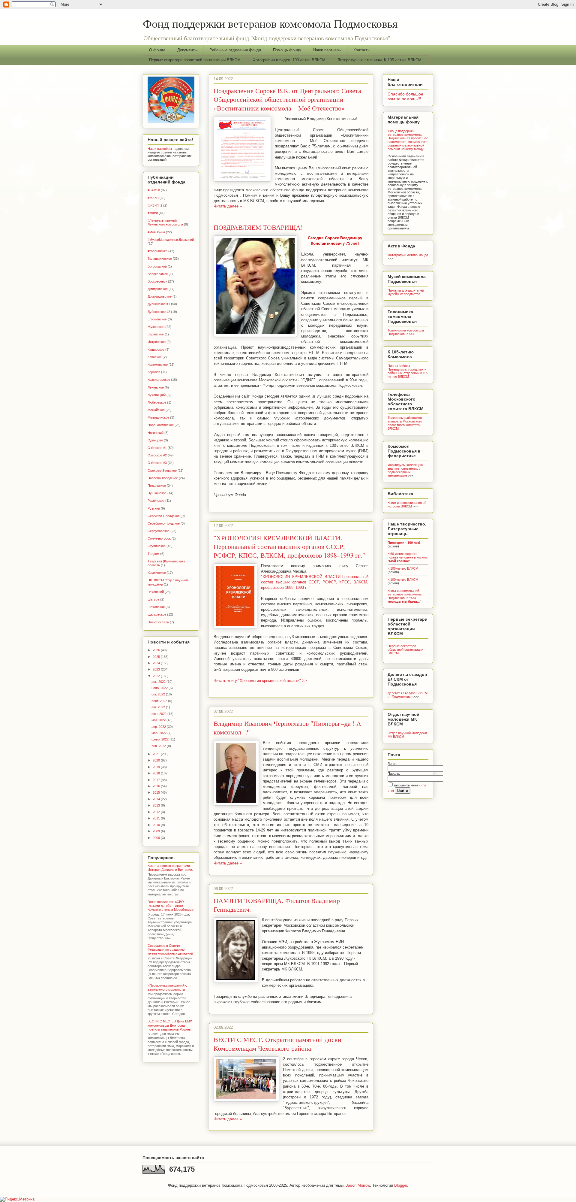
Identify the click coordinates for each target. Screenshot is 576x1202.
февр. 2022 (161, 739)
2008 (157, 838)
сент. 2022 (160, 701)
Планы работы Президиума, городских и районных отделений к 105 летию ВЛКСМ (408, 371)
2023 (157, 669)
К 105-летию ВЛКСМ (403, 568)
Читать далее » (228, 206)
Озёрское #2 (157, 455)
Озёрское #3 (157, 463)
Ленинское (156, 387)
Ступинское (157, 546)
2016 (157, 786)
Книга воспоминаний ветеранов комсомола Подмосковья (405, 596)
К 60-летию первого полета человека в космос (408, 557)
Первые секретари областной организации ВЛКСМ (195, 60)
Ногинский (156, 432)
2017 (157, 780)
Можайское (156, 410)
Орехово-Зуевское (162, 470)
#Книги (153, 213)
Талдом (153, 554)
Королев (154, 372)
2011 (157, 818)
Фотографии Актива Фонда (408, 255)
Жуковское (156, 327)
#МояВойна (156, 232)
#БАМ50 (154, 190)
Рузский (154, 508)
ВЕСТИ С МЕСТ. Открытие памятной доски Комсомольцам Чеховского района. (277, 1043)
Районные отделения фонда (235, 50)
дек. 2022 (159, 681)
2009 (157, 831)
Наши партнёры (160, 148)
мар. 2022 (159, 733)
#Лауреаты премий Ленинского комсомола (165, 222)
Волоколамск (158, 274)
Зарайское (156, 334)
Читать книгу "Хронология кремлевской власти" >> (260, 680)
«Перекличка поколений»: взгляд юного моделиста (167, 987)
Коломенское (158, 364)
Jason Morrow (358, 1185)
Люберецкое (157, 402)
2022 (157, 676)
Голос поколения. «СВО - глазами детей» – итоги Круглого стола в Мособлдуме (171, 905)
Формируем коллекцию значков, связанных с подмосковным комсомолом (405, 470)
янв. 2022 (159, 746)
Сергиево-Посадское (164, 516)
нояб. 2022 (160, 688)
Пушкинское (157, 493)
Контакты (361, 50)
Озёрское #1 (157, 448)
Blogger (400, 1185)
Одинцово (155, 440)
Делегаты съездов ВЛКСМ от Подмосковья (408, 694)
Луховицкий (157, 395)
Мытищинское (158, 417)
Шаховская (156, 607)
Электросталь (158, 622)
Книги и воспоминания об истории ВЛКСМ (407, 504)
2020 (157, 760)
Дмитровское (158, 289)
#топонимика (157, 251)
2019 (157, 767)
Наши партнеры (327, 50)
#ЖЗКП (153, 198)
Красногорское (159, 379)
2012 (157, 812)
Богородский (157, 266)
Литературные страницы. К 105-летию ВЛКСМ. (380, 60)
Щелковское (157, 614)
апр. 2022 (159, 726)
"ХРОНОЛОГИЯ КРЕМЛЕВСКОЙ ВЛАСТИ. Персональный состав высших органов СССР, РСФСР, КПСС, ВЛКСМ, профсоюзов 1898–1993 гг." (289, 546)
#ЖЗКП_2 (155, 205)
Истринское (157, 342)
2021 (157, 754)
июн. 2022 (159, 714)
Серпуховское (159, 531)
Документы (187, 50)
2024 (157, 663)
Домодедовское (160, 296)
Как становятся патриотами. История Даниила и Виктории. (170, 867)
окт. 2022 (159, 694)
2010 (157, 825)
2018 (157, 773)
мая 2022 (159, 720)
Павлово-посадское (163, 478)
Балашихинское (160, 258)
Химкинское (157, 572)
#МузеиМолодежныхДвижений (171, 239)
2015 (157, 792)
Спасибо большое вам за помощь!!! (405, 96)
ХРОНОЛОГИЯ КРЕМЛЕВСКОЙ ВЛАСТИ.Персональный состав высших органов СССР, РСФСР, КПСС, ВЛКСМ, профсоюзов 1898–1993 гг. (314, 582)
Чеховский (156, 592)
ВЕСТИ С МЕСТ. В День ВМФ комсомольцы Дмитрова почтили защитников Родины (170, 1025)
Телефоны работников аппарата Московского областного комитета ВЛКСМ (405, 423)
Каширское (156, 349)
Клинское (155, 357)
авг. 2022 (159, 707)
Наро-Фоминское (161, 425)
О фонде (157, 50)
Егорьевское (157, 319)
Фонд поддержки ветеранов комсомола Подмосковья (270, 23)
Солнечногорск (159, 538)
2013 (157, 805)
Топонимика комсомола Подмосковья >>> (406, 332)
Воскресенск (157, 281)
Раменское (156, 500)
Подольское (157, 485)
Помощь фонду (287, 50)
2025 (157, 657)
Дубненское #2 (159, 311)
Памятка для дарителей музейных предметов (406, 292)
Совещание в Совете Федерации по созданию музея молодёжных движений (170, 949)
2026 (157, 650)
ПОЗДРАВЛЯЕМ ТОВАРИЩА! (258, 227)
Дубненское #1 (159, 304)
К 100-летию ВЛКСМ (403, 579)
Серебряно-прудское (164, 523)
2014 (157, 799)
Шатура (153, 599)
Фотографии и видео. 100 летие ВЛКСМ (289, 60)
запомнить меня (406, 785)
